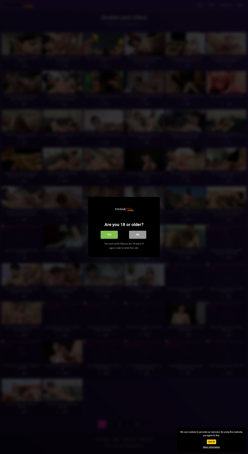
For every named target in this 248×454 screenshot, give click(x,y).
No (137, 234)
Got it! (211, 441)
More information (211, 447)
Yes (109, 234)
